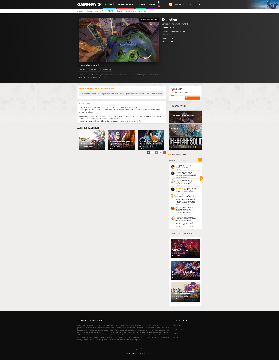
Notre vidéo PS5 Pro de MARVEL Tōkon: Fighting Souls (185, 293)
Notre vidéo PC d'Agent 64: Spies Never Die (121, 143)
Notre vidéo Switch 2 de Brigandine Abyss (91, 143)
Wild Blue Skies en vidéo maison (185, 250)
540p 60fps (95, 70)
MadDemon (179, 188)
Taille (165, 42)
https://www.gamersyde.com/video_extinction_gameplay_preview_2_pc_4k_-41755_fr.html (111, 121)
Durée (165, 31)
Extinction (169, 19)
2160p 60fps (106, 70)
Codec (165, 28)
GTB (176, 172)
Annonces (182, 160)
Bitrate (165, 35)
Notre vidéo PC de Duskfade (183, 272)
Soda (177, 166)
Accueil (80, 11)
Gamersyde (132, 353)
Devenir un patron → (192, 98)
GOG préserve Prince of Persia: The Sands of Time (151, 143)
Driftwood (178, 180)
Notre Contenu (125, 4)
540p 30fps (84, 70)
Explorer (141, 4)
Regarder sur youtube (149, 20)
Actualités (110, 4)
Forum (152, 4)
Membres (172, 160)
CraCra (177, 207)
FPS (164, 38)
